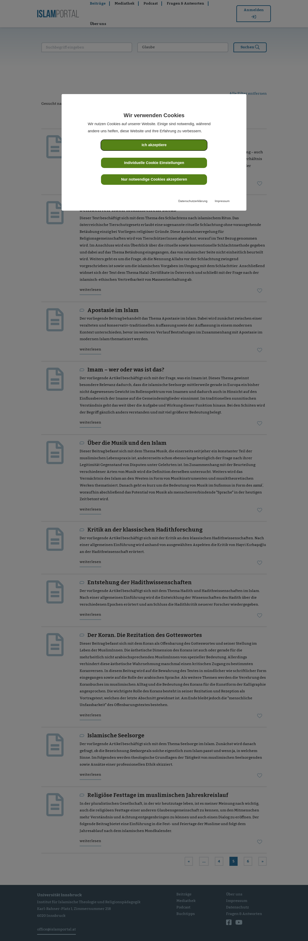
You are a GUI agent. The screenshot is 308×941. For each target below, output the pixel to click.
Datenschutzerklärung (192, 201)
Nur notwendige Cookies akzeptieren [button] (154, 179)
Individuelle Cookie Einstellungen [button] (154, 163)
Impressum (222, 201)
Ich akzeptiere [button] (154, 145)
